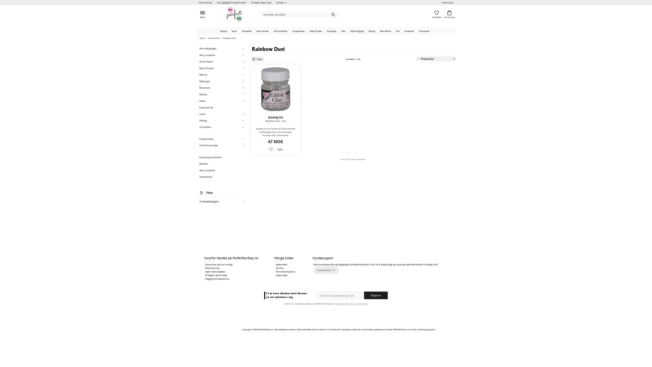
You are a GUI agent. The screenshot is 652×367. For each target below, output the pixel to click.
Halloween (424, 31)
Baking (372, 31)
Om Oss (280, 268)
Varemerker (205, 176)
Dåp (343, 31)
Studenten (409, 31)
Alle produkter (281, 31)
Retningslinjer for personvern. (352, 303)
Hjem (202, 38)
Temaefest (247, 31)
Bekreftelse (385, 31)
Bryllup (223, 31)
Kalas (234, 31)
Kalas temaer (262, 31)
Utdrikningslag (357, 31)
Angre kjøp (281, 275)
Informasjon (448, 2)
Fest (398, 31)
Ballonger (332, 31)
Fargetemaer (298, 31)
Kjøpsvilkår (281, 264)
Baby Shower (316, 31)
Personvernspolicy (285, 271)
